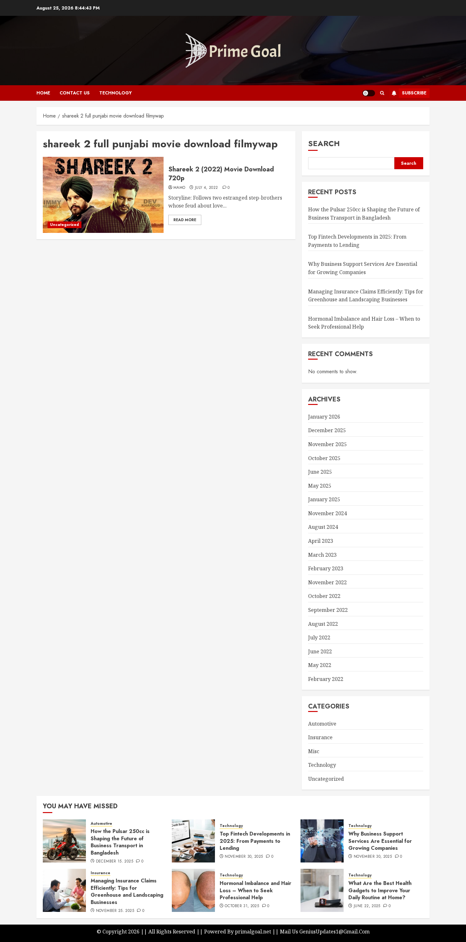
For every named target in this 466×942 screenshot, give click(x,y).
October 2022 (324, 596)
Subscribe (414, 93)
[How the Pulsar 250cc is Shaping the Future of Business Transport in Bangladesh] (64, 840)
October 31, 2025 (242, 906)
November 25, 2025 (115, 910)
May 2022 (319, 665)
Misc (313, 751)
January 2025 (324, 499)
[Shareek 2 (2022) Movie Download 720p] (103, 195)
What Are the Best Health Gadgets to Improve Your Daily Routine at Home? (379, 890)
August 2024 (323, 526)
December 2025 (327, 430)
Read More (184, 220)
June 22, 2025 (367, 906)
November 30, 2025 (244, 856)
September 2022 (328, 609)
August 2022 (323, 623)
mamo (179, 187)
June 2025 (320, 471)
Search (324, 143)
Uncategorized (64, 224)
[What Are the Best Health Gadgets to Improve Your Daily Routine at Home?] (322, 890)
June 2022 (320, 651)
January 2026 (324, 416)
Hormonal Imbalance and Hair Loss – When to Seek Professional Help (255, 890)
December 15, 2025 (114, 861)
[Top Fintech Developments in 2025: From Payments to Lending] (193, 840)
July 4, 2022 (206, 187)
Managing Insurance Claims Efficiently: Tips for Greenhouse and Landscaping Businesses (127, 891)
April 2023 (320, 540)
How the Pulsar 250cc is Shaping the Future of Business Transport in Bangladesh (120, 842)
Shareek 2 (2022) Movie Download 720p (221, 174)
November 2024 (327, 513)
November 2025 (327, 444)
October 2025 (324, 458)
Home (43, 93)
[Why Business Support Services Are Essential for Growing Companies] (322, 840)
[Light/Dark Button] (368, 93)
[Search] (382, 93)
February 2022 (325, 679)
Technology (115, 93)
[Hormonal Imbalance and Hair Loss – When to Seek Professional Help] (193, 890)
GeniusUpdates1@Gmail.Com (334, 931)
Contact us (75, 93)
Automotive (322, 723)
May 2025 (319, 485)
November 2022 (327, 582)
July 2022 (319, 637)
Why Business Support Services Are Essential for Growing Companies (380, 841)
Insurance (320, 737)
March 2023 (322, 554)
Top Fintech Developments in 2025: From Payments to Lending (255, 841)
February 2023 (325, 568)
